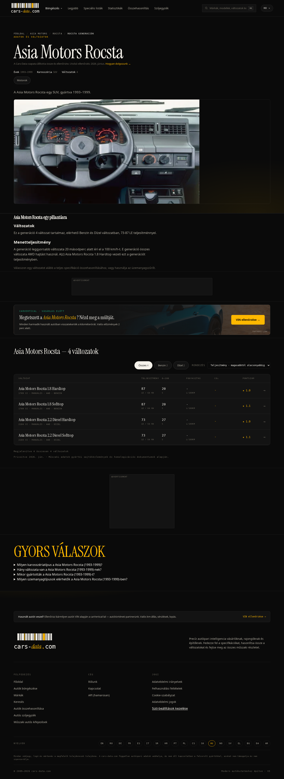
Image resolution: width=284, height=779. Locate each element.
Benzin (163, 365)
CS (193, 743)
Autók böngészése (25, 688)
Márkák (18, 695)
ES (138, 743)
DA (257, 743)
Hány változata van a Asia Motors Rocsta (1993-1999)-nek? (59, 569)
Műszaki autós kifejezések (30, 722)
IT (147, 743)
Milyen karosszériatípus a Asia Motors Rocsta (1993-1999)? (59, 565)
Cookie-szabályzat (163, 695)
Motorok (22, 80)
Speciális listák (93, 8)
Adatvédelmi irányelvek (167, 682)
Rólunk (92, 682)
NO (220, 743)
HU (211, 743)
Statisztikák (115, 8)
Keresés (19, 702)
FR (129, 743)
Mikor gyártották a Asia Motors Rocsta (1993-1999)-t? (55, 574)
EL (239, 743)
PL (184, 743)
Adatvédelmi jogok (164, 702)
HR (166, 743)
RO (111, 743)
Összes (143, 365)
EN (102, 743)
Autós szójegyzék (25, 715)
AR (266, 743)
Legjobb (73, 8)
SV (230, 743)
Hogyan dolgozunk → (118, 63)
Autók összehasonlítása (29, 708)
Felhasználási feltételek (167, 688)
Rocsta (57, 33)
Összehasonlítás (138, 8)
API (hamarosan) (99, 695)
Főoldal (19, 33)
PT (175, 743)
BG (248, 743)
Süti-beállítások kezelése (170, 708)
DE (120, 743)
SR (157, 743)
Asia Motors (38, 33)
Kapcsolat (94, 688)
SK (202, 743)
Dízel (181, 365)
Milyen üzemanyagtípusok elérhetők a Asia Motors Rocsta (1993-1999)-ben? (72, 579)
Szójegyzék (161, 8)
